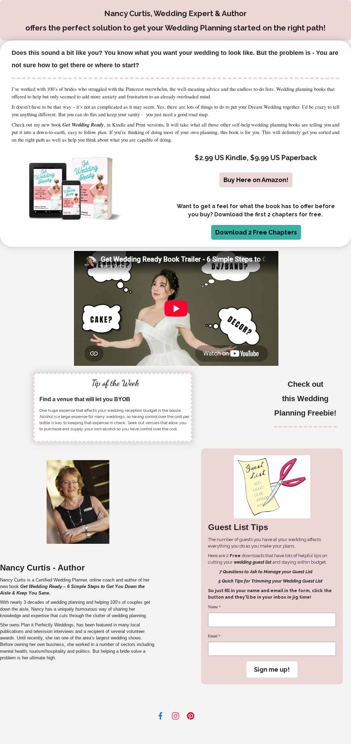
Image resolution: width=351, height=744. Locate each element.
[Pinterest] (190, 715)
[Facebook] (160, 715)
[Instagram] (175, 715)
